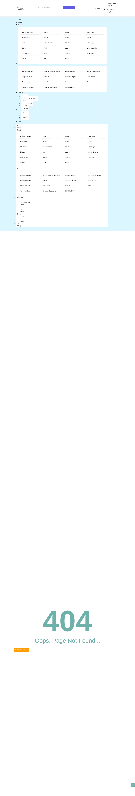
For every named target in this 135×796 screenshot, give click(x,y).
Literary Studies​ (92, 48)
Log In (109, 12)
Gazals (24, 58)
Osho (45, 58)
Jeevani (46, 77)
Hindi (19, 214)
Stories (89, 37)
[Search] (69, 7)
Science (67, 48)
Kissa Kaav (90, 32)
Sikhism (20, 169)
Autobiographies (27, 32)
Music (45, 48)
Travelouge (90, 43)
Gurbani (67, 82)
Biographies (26, 37)
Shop (19, 127)
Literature (25, 43)
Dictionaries (25, 53)
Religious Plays (70, 71)
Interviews (90, 53)
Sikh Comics (91, 77)
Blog (19, 226)
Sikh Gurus (47, 82)
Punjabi (20, 130)
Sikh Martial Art (70, 87)
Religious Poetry (27, 77)
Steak (89, 82)
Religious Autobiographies (52, 71)
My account (111, 9)
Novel (45, 53)
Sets (18, 223)
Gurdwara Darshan (28, 87)
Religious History (27, 71)
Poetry (67, 37)
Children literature (25, 202)
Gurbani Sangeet (70, 77)
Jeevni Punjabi (48, 43)
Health (46, 32)
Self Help (68, 53)
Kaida (67, 58)
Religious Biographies (50, 87)
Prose (67, 43)
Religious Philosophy (93, 71)
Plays (67, 32)
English (20, 197)
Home (19, 125)
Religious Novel (27, 82)
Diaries (24, 48)
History (46, 37)
